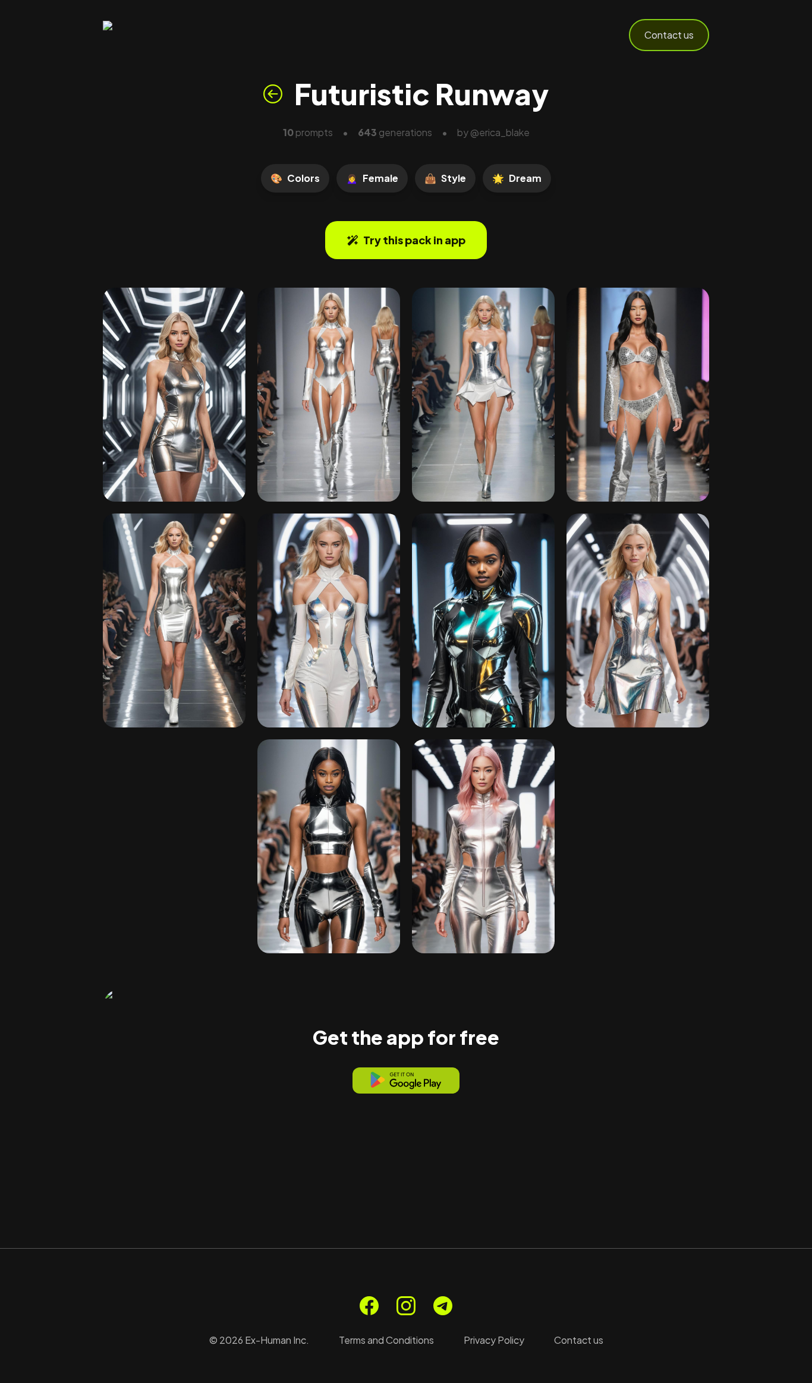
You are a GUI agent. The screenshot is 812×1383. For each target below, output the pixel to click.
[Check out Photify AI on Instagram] (406, 1305)
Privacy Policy (494, 1340)
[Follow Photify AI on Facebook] (369, 1305)
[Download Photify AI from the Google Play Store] (406, 1080)
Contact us (669, 35)
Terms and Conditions (386, 1340)
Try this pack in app (414, 240)
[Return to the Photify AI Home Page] (161, 35)
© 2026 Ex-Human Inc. (259, 1340)
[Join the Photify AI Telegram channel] (442, 1305)
